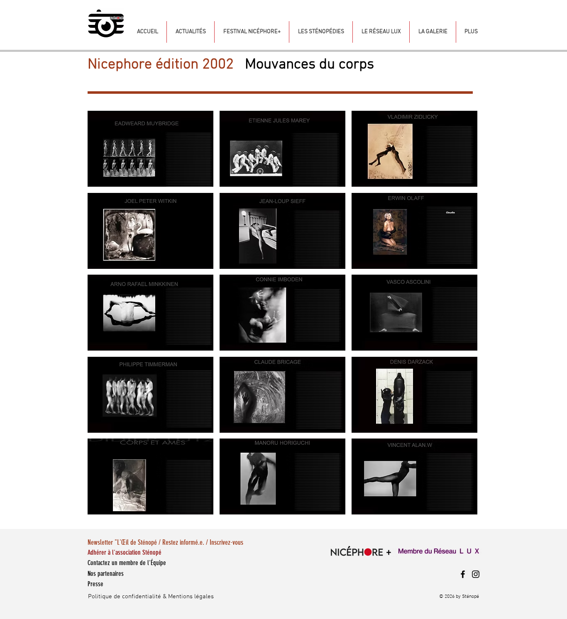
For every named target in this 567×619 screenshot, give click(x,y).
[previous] (103, 317)
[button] (150, 149)
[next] (462, 317)
